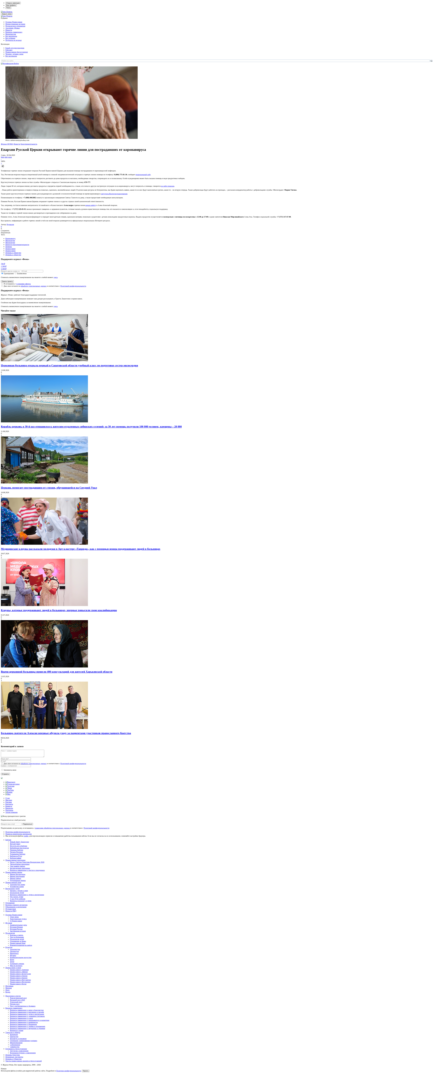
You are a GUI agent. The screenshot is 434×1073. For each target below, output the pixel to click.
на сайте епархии (167, 186)
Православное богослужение (16, 52)
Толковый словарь (17, 964)
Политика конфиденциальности (17, 832)
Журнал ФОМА (7, 144)
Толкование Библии (17, 854)
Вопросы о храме (16, 1030)
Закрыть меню (7, 14)
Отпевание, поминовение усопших (23, 1041)
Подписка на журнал (13, 40)
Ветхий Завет (15, 844)
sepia (10, 157)
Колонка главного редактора (16, 905)
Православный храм (13, 882)
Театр (12, 962)
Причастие (14, 1037)
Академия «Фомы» (12, 28)
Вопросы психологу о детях (20, 901)
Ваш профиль (11, 5)
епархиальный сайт (143, 175)
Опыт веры (14, 917)
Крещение (14, 1034)
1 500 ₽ (3, 266)
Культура (8, 947)
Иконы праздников (17, 876)
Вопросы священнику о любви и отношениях (27, 1026)
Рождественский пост (18, 998)
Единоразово (9, 273)
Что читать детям (16, 897)
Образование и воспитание (15, 907)
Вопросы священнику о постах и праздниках (27, 870)
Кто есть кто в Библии (18, 846)
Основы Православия (13, 22)
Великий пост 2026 (17, 1000)
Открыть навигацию (13, 3)
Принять (85, 1071)
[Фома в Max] (8, 794)
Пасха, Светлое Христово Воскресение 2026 (27, 862)
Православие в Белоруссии (20, 974)
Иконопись (14, 953)
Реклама (8, 802)
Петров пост (15, 1004)
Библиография (15, 858)
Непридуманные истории (15, 24)
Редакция (10, 224)
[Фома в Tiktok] (8, 788)
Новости (8, 30)
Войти (16, 63)
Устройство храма (17, 887)
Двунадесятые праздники (19, 864)
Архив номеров (11, 812)
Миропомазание (16, 1043)
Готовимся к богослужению (16, 1049)
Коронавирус (10, 238)
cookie (26, 836)
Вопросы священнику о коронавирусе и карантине (29, 1020)
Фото (7, 990)
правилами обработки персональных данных (52, 828)
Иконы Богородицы (17, 874)
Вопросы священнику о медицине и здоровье (27, 1028)
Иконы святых (15, 878)
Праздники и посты (13, 996)
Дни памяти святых (17, 866)
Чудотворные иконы (18, 880)
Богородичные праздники (20, 868)
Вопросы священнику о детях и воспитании (27, 895)
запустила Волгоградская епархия (114, 194)
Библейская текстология (19, 848)
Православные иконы (13, 872)
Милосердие (10, 241)
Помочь (9, 12)
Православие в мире (13, 968)
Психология (10, 933)
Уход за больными (17, 937)
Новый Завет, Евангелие (19, 842)
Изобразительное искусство (20, 957)
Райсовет (8, 50)
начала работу (90, 205)
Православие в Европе (18, 978)
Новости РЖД (10, 911)
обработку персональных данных (33, 286)
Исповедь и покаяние (18, 1039)
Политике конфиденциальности (68, 1071)
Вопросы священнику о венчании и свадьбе (27, 1012)
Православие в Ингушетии (20, 980)
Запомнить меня (10, 770)
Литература (14, 951)
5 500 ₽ (3, 269)
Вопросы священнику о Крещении (23, 1024)
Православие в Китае (18, 984)
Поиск (8, 8)
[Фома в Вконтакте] (10, 782)
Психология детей (17, 893)
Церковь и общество (13, 253)
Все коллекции (11, 56)
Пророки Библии (16, 850)
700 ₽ (3, 264)
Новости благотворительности (17, 245)
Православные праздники (15, 860)
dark (6, 157)
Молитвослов (10, 34)
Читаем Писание (16, 852)
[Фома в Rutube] (8, 792)
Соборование (15, 1045)
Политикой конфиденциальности (73, 286)
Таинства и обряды (12, 1032)
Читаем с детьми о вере (14, 54)
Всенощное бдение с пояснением (23, 1053)
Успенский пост (16, 1002)
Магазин (8, 800)
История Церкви (16, 927)
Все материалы (11, 36)
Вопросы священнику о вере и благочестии (27, 1010)
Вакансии (9, 808)
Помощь (8, 247)
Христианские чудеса (18, 919)
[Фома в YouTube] (9, 790)
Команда (8, 806)
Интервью (9, 986)
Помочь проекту (7, 281)
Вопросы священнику (13, 32)
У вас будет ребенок (17, 899)
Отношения (9, 903)
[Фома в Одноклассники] (12, 784)
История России (16, 929)
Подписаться (27, 824)
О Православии (16, 921)
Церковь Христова (12, 1055)
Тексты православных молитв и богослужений (23, 1061)
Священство (14, 1047)
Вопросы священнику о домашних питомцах (27, 1016)
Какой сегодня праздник (14, 48)
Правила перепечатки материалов (18, 834)
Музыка (13, 955)
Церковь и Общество (13, 1059)
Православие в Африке (19, 972)
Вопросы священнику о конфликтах (24, 1022)
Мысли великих (16, 966)
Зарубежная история (18, 931)
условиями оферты (23, 284)
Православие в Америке (19, 970)
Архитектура (15, 949)
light (2, 157)
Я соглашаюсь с (17, 284)
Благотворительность (29, 144)
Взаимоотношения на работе (21, 945)
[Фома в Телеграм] (9, 786)
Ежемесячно (22, 273)
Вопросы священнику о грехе (21, 1018)
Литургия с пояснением (19, 1051)
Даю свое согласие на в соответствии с (45, 286)
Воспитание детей (12, 889)
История (8, 923)
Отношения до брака (18, 941)
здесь (56, 277)
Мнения (8, 988)
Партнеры (9, 810)
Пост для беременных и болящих (22, 1006)
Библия (8, 840)
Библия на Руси (16, 856)
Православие (10, 249)
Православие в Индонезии (20, 982)
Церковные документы (14, 1057)
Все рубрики (10, 38)
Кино (12, 959)
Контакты (9, 804)
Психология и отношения (15, 26)
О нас (7, 798)
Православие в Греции (18, 976)
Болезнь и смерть (16, 935)
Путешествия (10, 909)
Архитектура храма (17, 884)
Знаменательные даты (18, 925)
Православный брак (17, 943)
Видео (7, 992)
